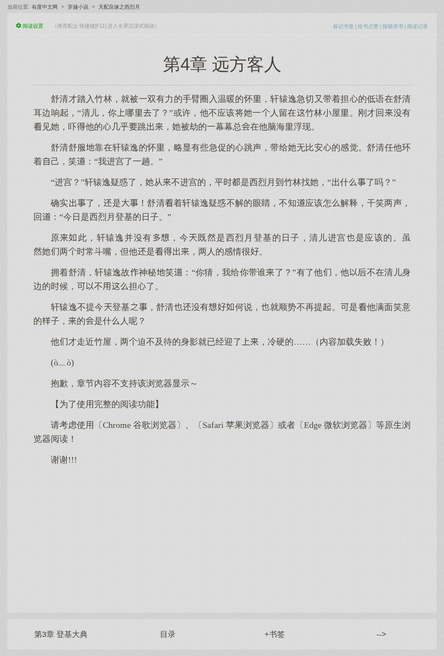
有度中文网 (45, 7)
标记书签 (343, 26)
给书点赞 (368, 26)
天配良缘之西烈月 (119, 7)
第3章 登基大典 (61, 634)
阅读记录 (417, 26)
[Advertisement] (222, 534)
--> (381, 634)
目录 (168, 634)
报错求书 (392, 26)
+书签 (274, 634)
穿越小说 (78, 7)
